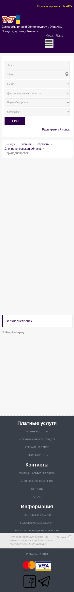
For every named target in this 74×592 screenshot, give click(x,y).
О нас (37, 496)
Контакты (37, 489)
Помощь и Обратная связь (37, 473)
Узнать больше (37, 544)
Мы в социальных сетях (37, 481)
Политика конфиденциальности (37, 530)
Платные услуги (37, 431)
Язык (59, 35)
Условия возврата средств (37, 439)
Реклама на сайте (37, 447)
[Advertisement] (37, 198)
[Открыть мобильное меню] (49, 43)
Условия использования (37, 523)
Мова (50, 35)
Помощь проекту (37, 455)
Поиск (14, 121)
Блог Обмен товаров (37, 515)
